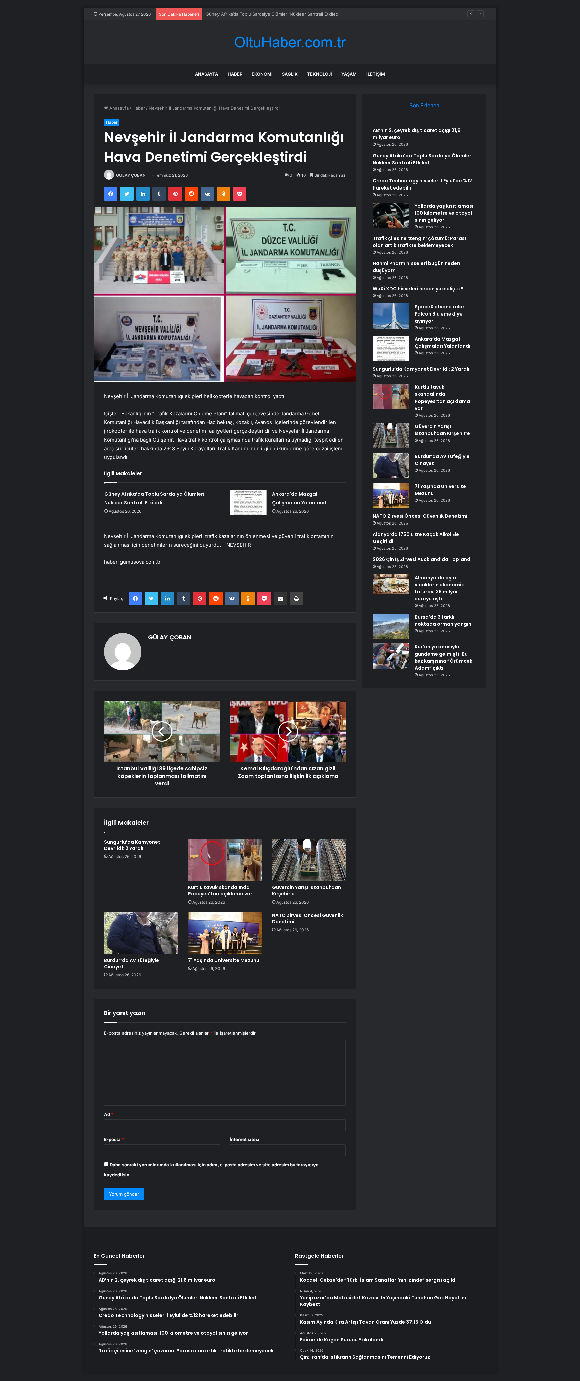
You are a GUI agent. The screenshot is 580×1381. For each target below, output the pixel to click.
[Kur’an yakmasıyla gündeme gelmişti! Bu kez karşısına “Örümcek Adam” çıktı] (391, 656)
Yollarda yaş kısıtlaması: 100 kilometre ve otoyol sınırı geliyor (445, 213)
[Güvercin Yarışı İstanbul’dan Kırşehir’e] (309, 860)
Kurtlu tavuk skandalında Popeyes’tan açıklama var (220, 890)
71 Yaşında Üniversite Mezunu (223, 960)
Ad (108, 1114)
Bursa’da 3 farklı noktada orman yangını (444, 620)
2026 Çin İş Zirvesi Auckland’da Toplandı (422, 559)
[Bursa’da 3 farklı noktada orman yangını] (391, 626)
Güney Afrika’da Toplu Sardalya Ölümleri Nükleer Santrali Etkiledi (423, 159)
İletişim (375, 74)
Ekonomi (262, 74)
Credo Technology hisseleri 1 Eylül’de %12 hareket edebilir (266, 14)
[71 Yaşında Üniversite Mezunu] (225, 933)
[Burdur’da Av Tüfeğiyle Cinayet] (141, 933)
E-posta (114, 1139)
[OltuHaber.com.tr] (290, 42)
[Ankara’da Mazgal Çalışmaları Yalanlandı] (248, 502)
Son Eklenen (424, 105)
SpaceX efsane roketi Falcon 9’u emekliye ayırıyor (441, 313)
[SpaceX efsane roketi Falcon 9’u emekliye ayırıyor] (391, 316)
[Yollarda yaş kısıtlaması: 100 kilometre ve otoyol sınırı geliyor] (391, 215)
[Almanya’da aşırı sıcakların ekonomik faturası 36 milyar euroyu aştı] (391, 584)
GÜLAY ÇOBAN (131, 175)
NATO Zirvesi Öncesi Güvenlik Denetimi (307, 918)
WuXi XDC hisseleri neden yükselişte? (418, 288)
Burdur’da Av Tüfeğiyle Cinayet (131, 963)
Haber (235, 74)
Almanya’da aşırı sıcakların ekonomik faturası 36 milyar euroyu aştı (439, 588)
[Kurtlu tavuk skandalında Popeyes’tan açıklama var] (225, 860)
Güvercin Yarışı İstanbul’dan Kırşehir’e (306, 890)
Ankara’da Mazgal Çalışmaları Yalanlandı (442, 342)
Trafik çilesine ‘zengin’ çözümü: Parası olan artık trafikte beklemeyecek (419, 242)
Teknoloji (319, 74)
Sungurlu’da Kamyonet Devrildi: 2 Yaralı (132, 845)
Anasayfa (206, 74)
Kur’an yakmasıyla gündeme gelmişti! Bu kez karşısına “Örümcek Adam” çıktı (443, 657)
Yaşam (349, 74)
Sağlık (290, 74)
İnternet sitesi (244, 1139)
